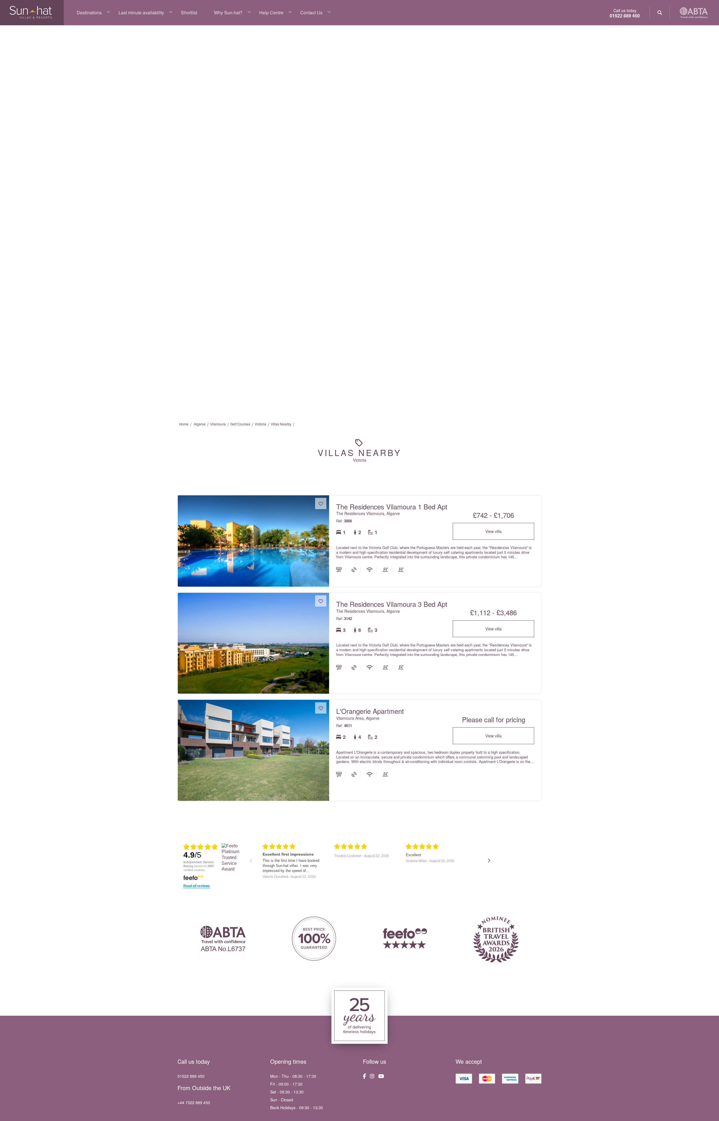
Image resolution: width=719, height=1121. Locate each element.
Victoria (260, 424)
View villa (493, 531)
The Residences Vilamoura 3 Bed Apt (391, 604)
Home (183, 424)
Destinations (89, 12)
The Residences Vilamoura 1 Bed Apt (391, 506)
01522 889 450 (625, 15)
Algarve (200, 424)
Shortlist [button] (189, 12)
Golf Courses (240, 424)
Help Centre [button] (271, 12)
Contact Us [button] (311, 12)
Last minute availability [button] (141, 12)
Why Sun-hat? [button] (228, 12)
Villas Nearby (281, 424)
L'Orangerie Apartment (370, 711)
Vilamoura (218, 424)
